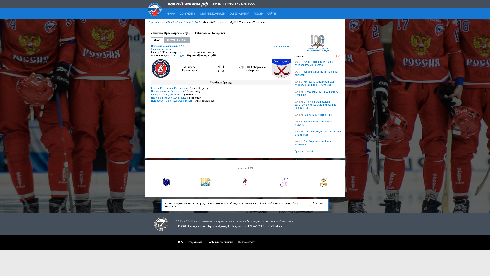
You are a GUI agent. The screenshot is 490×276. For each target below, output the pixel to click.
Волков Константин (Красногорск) (170, 88)
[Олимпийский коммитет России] (245, 185)
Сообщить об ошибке (220, 242)
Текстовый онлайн (177, 40)
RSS (338, 56)
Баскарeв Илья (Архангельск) (167, 94)
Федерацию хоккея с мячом (262, 221)
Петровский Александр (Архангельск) (172, 100)
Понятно (318, 203)
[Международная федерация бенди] (166, 185)
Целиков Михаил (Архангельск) (168, 91)
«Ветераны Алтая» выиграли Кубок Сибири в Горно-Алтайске (315, 83)
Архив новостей (304, 151)
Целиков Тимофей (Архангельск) (169, 97)
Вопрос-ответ (246, 242)
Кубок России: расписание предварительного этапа (314, 63)
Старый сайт (195, 242)
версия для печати (282, 46)
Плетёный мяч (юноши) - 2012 (184, 22)
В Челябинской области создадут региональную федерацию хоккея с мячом (315, 104)
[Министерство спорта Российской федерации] (205, 185)
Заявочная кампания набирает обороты (316, 73)
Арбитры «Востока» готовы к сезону (314, 123)
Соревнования (156, 22)
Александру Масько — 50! (318, 114)
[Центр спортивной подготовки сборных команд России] (323, 185)
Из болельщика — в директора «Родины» (316, 93)
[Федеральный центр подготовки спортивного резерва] (284, 185)
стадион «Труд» (175, 55)
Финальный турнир (161, 49)
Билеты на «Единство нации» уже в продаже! (318, 133)
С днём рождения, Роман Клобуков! (313, 143)
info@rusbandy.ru (276, 226)
